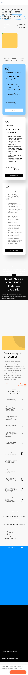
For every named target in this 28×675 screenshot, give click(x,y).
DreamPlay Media (12, 651)
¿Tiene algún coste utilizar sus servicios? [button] (11, 400)
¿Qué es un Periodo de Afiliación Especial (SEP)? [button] (11, 453)
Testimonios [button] (5, 637)
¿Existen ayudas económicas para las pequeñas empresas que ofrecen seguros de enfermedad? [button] (11, 489)
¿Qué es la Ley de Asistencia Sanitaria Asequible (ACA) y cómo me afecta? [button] (10, 408)
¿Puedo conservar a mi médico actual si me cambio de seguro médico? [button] (11, 462)
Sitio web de (5, 651)
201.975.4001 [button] (18, 639)
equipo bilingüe (17, 306)
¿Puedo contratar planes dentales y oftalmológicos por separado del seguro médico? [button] (11, 500)
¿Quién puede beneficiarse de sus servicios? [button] (10, 471)
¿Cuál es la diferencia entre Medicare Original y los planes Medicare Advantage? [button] (11, 434)
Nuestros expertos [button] (7, 635)
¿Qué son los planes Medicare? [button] (11, 425)
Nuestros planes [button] (7, 631)
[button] (26, 2)
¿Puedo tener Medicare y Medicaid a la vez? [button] (11, 442)
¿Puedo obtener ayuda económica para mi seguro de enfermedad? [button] (12, 418)
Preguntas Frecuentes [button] (5, 640)
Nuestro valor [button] (6, 633)
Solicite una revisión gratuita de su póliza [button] (14, 384)
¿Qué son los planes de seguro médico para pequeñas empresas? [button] (11, 480)
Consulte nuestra (5, 658)
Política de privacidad (13, 658)
